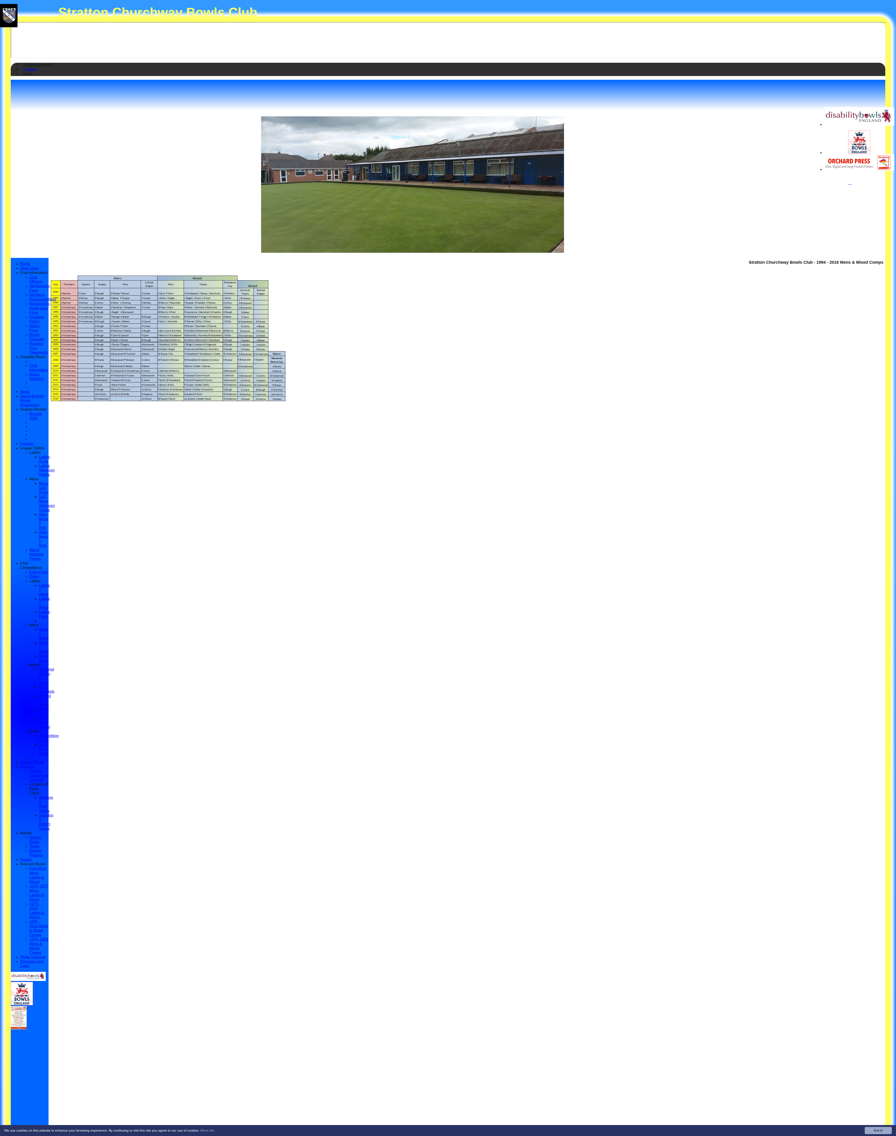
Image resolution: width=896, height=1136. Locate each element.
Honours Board (32, 864)
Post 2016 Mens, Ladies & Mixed (37, 875)
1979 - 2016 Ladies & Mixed (36, 910)
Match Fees (34, 328)
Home (25, 264)
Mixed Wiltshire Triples (36, 554)
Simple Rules (35, 839)
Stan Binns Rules (44, 748)
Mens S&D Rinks (43, 487)
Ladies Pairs (44, 614)
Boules (26, 833)
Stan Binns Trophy (44, 722)
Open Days (29, 268)
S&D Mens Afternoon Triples (47, 503)
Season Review (33, 409)
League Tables (32, 448)
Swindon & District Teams (46, 822)
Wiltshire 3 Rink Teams (46, 804)
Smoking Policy (36, 319)
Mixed (34, 665)
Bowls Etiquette (36, 336)
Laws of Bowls (32, 762)
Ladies (35, 452)
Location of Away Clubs (38, 788)
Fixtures (26, 443)
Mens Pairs (43, 658)
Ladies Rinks (44, 459)
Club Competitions (31, 565)
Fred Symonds (46, 689)
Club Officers (35, 279)
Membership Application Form (39, 308)
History (26, 859)
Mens (33, 479)
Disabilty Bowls (33, 357)
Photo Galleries (33, 957)
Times (34, 846)
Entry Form (38, 572)
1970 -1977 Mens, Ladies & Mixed (38, 892)
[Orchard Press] (859, 169)
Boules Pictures (36, 853)
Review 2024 (35, 416)
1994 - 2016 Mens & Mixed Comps (38, 928)
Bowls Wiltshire (36, 376)
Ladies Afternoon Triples (47, 470)
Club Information (33, 272)
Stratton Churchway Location (38, 775)
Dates (34, 576)
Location (27, 766)
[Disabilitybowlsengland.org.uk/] (859, 124)
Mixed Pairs (44, 711)
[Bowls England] (859, 153)
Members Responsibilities (42, 297)
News (25, 391)
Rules (34, 731)
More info (207, 1130)
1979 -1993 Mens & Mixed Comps (38, 946)
